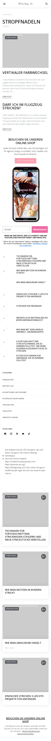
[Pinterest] (17, 434)
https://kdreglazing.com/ (15, 467)
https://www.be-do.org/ (15, 464)
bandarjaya (10, 455)
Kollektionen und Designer (14, 392)
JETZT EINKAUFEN (25, 160)
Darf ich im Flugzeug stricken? (22, 106)
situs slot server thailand (15, 458)
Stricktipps (11, 37)
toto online (31, 467)
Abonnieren (40, 229)
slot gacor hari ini (18, 452)
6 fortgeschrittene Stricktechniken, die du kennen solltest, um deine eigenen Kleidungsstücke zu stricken (31, 346)
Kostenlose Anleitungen (13, 399)
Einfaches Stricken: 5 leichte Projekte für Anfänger (32, 295)
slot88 (7, 470)
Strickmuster (8, 405)
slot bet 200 (21, 449)
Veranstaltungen (10, 417)
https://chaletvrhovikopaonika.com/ (20, 461)
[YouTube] (23, 434)
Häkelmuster (7, 380)
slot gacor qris (33, 449)
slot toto (26, 470)
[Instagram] (11, 434)
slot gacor (40, 467)
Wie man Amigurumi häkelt (31, 282)
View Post (7, 96)
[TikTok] (29, 434)
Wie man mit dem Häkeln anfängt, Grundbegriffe (30, 330)
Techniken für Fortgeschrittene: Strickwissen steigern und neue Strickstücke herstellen (31, 261)
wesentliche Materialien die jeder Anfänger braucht (32, 318)
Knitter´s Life (8, 386)
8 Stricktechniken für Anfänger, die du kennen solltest (29, 358)
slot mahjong (31, 452)
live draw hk (35, 470)
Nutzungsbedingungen (31, 731)
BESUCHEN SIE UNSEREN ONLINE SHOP (25, 720)
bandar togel (16, 470)
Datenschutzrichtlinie (25, 734)
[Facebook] (5, 434)
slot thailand (10, 449)
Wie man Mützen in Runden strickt (31, 271)
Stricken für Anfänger (29, 306)
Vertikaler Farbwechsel (25, 72)
